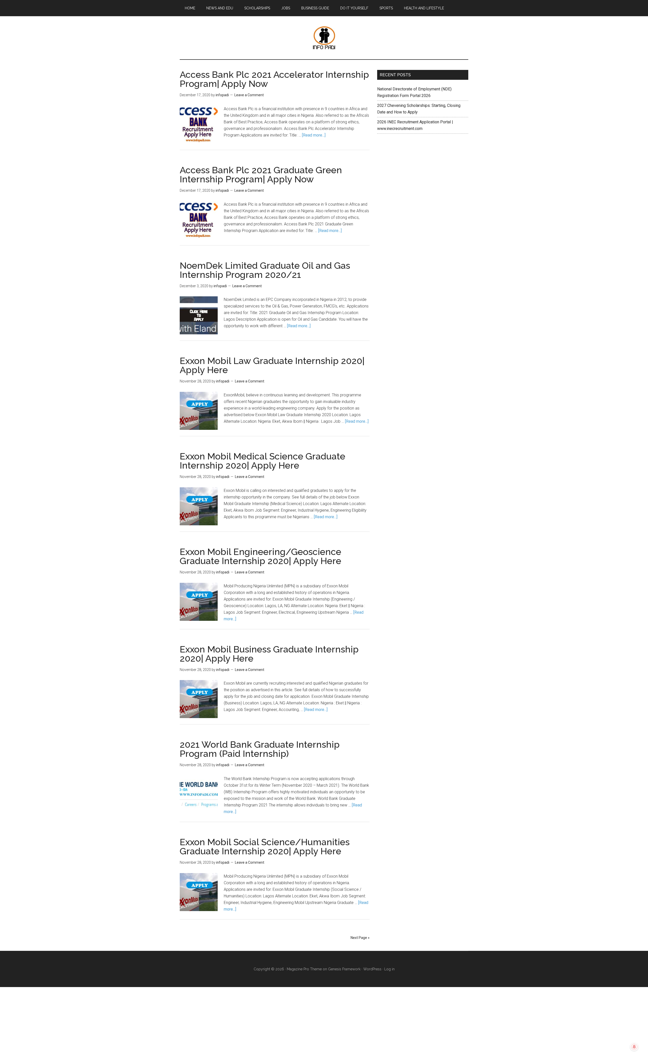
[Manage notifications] (634, 1047)
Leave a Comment (249, 95)
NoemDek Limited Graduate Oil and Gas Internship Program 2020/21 (265, 270)
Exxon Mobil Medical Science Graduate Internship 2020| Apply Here (262, 461)
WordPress (372, 969)
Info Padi (324, 37)
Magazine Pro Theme (304, 969)
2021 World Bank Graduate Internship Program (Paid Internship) (260, 749)
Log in (389, 969)
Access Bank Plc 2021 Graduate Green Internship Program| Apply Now (261, 174)
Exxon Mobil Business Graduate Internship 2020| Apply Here (269, 654)
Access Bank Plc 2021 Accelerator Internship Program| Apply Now (274, 79)
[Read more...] (314, 135)
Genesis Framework (344, 969)
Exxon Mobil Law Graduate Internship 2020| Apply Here (272, 365)
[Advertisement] (422, 179)
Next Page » (360, 938)
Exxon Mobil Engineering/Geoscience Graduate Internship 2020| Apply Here (260, 556)
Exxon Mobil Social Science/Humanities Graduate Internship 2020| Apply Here (265, 846)
